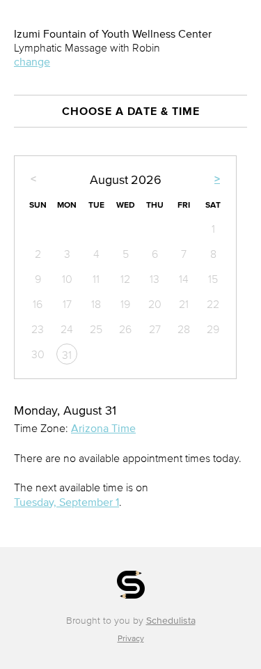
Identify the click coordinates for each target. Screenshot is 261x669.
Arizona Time (103, 428)
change (32, 61)
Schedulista (171, 620)
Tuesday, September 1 (66, 501)
